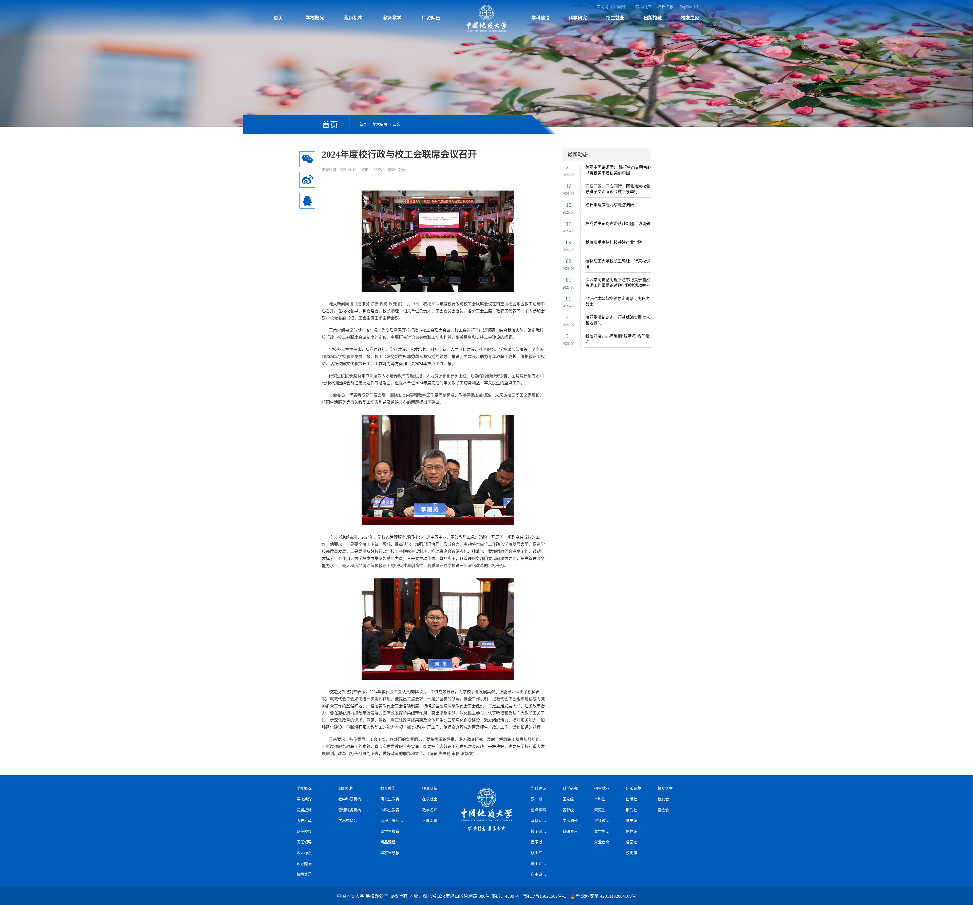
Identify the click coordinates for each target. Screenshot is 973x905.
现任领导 (304, 831)
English (686, 7)
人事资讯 (429, 821)
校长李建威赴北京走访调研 (609, 205)
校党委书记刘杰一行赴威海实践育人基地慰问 (617, 320)
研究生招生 (603, 810)
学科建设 (540, 18)
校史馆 (631, 853)
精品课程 (388, 842)
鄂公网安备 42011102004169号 (606, 896)
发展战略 (304, 810)
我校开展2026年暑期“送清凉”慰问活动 (617, 339)
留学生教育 (389, 831)
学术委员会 (347, 821)
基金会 (663, 810)
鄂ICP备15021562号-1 (544, 896)
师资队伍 (431, 18)
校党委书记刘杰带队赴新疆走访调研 (617, 223)
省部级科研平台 (571, 810)
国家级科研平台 (571, 799)
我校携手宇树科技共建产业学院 (613, 242)
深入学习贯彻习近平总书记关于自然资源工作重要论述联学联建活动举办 (617, 283)
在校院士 (429, 799)
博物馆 (631, 831)
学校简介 (304, 799)
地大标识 (304, 853)
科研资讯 (570, 831)
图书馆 (631, 821)
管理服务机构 (349, 810)
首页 (278, 18)
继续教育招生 (603, 821)
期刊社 (631, 810)
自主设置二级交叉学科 (540, 874)
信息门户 (643, 7)
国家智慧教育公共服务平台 (391, 853)
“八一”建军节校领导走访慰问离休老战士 (617, 301)
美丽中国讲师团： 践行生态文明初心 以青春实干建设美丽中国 (618, 170)
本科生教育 (389, 810)
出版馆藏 (653, 18)
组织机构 (353, 18)
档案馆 (631, 842)
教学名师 (429, 810)
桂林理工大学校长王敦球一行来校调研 (617, 264)
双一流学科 (540, 799)
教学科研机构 (349, 799)
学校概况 (315, 18)
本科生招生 (603, 799)
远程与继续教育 (391, 821)
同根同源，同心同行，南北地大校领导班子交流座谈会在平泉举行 (617, 189)
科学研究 (578, 18)
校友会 (663, 799)
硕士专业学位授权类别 (540, 853)
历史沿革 (304, 821)
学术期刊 (570, 821)
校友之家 (690, 18)
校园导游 (304, 874)
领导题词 (304, 864)
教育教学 (392, 18)
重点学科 (538, 810)
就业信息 (601, 842)
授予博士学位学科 (540, 842)
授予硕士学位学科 (540, 831)
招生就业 (615, 18)
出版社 (631, 799)
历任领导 (304, 842)
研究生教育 (389, 799)
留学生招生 (603, 831)
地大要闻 (380, 124)
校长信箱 (665, 7)
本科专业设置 (540, 821)
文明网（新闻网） (612, 7)
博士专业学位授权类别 (540, 864)
